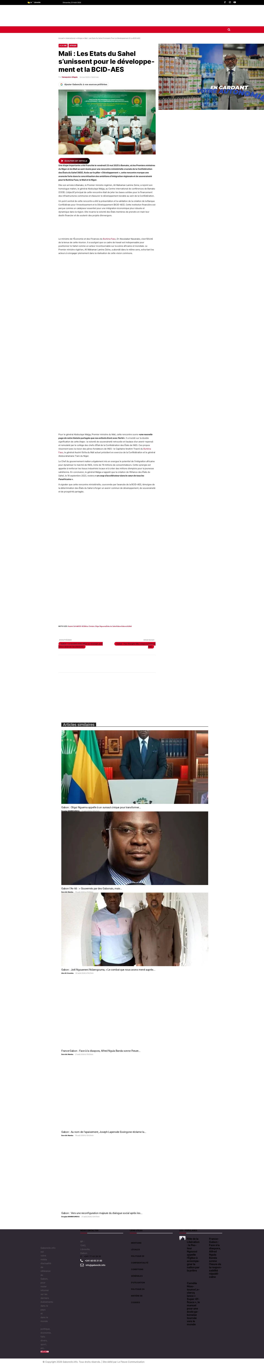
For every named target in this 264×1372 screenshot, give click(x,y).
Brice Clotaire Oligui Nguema (95, 626)
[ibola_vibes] (107, 556)
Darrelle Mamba (67, 892)
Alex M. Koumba (67, 973)
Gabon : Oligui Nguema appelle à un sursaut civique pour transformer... (101, 807)
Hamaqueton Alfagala (69, 77)
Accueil (61, 38)
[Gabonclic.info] (78, 15)
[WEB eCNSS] (182, 150)
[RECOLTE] (182, 466)
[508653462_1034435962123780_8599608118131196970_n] (182, 403)
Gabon (119, 626)
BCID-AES (81, 626)
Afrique (79, 38)
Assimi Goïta (72, 626)
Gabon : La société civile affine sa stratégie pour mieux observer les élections (80, 645)
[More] (112, 631)
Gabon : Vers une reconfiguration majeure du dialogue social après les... (101, 1213)
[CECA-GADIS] (182, 697)
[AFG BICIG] (182, 523)
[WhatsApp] (74, 631)
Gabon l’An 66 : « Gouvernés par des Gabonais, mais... (91, 888)
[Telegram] (99, 631)
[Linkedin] (80, 631)
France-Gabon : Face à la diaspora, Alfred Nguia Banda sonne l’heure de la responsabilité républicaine (215, 1258)
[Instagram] (230, 2)
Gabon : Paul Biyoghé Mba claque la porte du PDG (136, 645)
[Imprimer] (93, 631)
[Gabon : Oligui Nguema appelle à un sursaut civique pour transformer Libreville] (134, 767)
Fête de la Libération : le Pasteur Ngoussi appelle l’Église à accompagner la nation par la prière (193, 1254)
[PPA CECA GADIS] (182, 267)
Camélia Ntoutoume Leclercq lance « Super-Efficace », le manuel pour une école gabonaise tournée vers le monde (193, 1303)
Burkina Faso (109, 239)
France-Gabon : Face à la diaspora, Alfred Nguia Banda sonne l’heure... (100, 1050)
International (70, 38)
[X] (67, 631)
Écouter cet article (76, 161)
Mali (130, 626)
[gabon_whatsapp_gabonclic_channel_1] (107, 664)
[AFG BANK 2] (182, 207)
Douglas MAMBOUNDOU (70, 811)
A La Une (63, 46)
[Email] (86, 631)
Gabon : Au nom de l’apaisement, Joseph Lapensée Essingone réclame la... (103, 1132)
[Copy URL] (105, 631)
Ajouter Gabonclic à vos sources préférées (85, 84)
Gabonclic (125, 626)
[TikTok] (44, 1352)
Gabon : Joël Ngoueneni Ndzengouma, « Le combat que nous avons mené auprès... (108, 969)
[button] (229, 29)
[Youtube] (235, 2)
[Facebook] (225, 2)
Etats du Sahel (111, 626)
